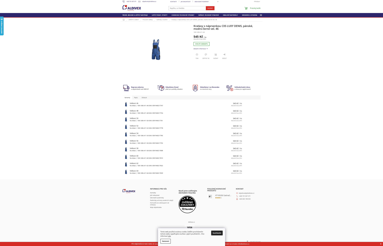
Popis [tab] (136, 97)
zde (169, 236)
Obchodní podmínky (202, 2)
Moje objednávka (156, 207)
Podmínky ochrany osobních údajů (161, 200)
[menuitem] (135, 15)
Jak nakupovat (186, 2)
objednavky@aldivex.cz (246, 193)
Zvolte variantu (201, 44)
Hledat (210, 8)
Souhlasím (217, 233)
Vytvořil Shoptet (255, 242)
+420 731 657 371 (245, 196)
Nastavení (165, 241)
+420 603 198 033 (245, 199)
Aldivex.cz (191, 222)
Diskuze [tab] (144, 97)
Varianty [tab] (127, 97)
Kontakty (173, 2)
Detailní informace (200, 49)
